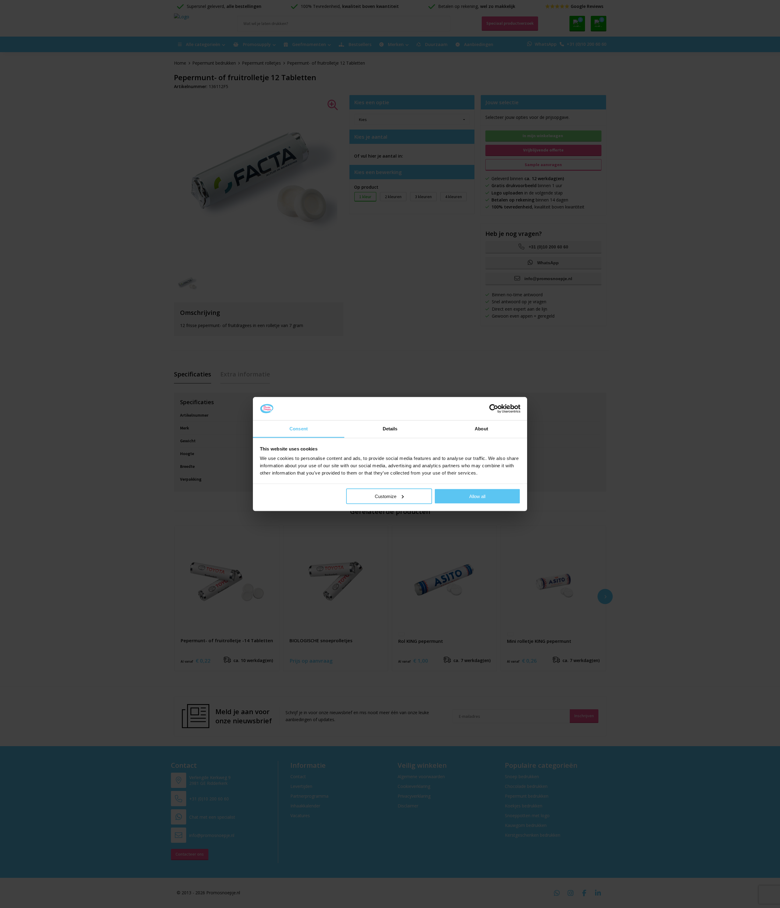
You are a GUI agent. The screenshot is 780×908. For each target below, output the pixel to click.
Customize (385, 496)
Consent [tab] (298, 428)
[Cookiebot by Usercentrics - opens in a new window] (493, 408)
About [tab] (481, 428)
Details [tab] (390, 428)
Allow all (477, 496)
